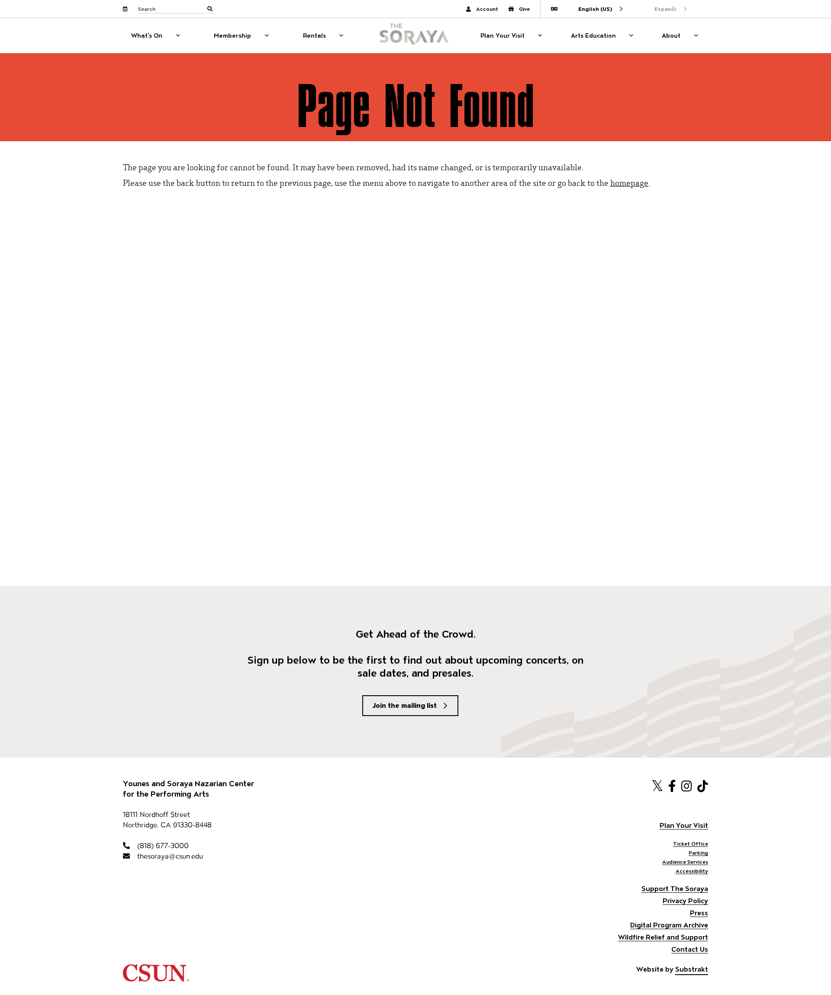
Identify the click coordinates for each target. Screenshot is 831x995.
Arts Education (593, 35)
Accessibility (692, 871)
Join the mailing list (405, 705)
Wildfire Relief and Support (663, 937)
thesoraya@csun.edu (169, 856)
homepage (629, 182)
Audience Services (685, 862)
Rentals (314, 35)
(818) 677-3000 (162, 846)
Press (699, 913)
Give (524, 9)
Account (487, 9)
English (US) (595, 9)
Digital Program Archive (669, 925)
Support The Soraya (674, 889)
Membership (232, 35)
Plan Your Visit (502, 35)
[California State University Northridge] (156, 977)
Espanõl (665, 9)
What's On (146, 35)
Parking (698, 852)
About (671, 35)
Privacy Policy (685, 901)
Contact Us (689, 949)
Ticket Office (690, 843)
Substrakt (691, 969)
